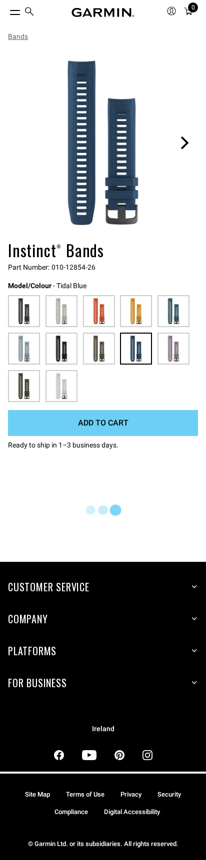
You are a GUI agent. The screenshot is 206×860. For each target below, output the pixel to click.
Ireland (103, 729)
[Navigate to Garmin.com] (103, 12)
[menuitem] (29, 12)
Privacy (131, 794)
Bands (18, 36)
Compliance (71, 812)
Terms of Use (85, 794)
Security (169, 794)
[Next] (184, 142)
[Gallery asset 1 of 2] (103, 143)
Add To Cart (103, 423)
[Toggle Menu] (6, 10)
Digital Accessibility (132, 812)
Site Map (37, 794)
